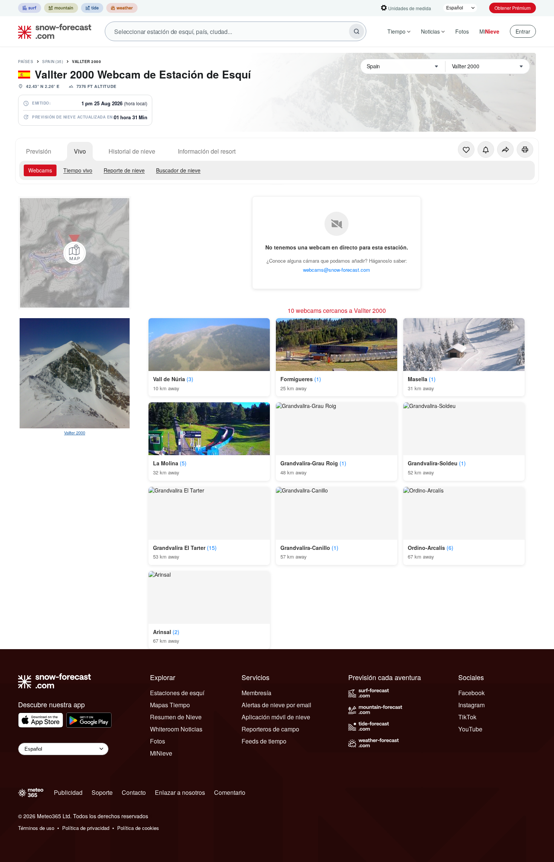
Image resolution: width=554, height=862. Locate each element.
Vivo (80, 151)
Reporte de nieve (124, 170)
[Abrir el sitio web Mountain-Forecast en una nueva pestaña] (61, 8)
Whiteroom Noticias (176, 729)
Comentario (229, 792)
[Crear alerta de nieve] (485, 149)
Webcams (40, 170)
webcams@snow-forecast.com (336, 269)
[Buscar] (356, 31)
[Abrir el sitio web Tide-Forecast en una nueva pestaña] (92, 8)
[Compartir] (505, 149)
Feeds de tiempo (264, 741)
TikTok (467, 717)
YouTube (470, 729)
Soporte (102, 792)
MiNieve (161, 753)
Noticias (430, 31)
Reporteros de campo (270, 729)
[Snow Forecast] (52, 31)
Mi (489, 31)
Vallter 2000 (86, 61)
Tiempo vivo (77, 170)
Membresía (256, 692)
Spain (52, 61)
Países (25, 61)
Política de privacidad (85, 827)
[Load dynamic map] (74, 253)
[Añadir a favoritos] (466, 149)
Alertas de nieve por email (276, 704)
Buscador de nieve (178, 170)
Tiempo (396, 31)
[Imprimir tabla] (525, 149)
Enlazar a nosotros (180, 792)
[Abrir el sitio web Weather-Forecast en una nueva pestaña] (122, 8)
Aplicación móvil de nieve (276, 717)
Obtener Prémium (512, 8)
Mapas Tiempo (170, 704)
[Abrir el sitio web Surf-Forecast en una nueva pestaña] (29, 8)
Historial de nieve (132, 151)
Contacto (134, 792)
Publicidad (68, 792)
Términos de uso (36, 827)
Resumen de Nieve (176, 717)
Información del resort (207, 151)
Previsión (38, 151)
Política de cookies (138, 827)
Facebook (471, 692)
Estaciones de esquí (177, 692)
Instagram (471, 704)
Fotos (462, 31)
